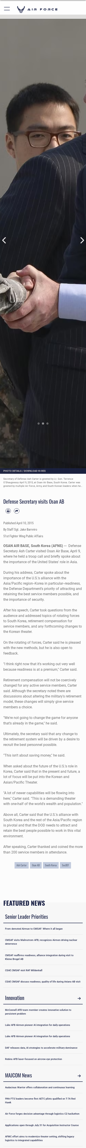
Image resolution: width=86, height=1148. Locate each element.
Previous (4, 240)
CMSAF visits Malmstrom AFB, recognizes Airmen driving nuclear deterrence (41, 941)
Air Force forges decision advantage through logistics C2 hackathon (42, 1113)
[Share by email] (16, 511)
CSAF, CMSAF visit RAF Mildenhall (23, 970)
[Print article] (8, 511)
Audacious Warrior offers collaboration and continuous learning (40, 1087)
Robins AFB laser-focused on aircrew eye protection (33, 1059)
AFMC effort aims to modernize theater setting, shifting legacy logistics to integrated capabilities (39, 1138)
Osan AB (36, 865)
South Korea (51, 865)
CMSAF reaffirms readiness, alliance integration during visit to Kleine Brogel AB (39, 957)
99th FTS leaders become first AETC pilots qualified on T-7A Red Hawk (40, 1100)
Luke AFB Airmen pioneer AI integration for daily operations (37, 1025)
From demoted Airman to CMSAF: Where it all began (34, 928)
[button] (7, 9)
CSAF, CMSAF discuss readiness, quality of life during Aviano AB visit (42, 981)
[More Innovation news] (79, 998)
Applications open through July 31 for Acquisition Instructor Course (42, 1125)
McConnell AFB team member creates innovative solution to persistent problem (38, 1011)
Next (81, 240)
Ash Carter (22, 865)
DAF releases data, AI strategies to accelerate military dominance (41, 1047)
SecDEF (65, 865)
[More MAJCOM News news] (79, 1075)
